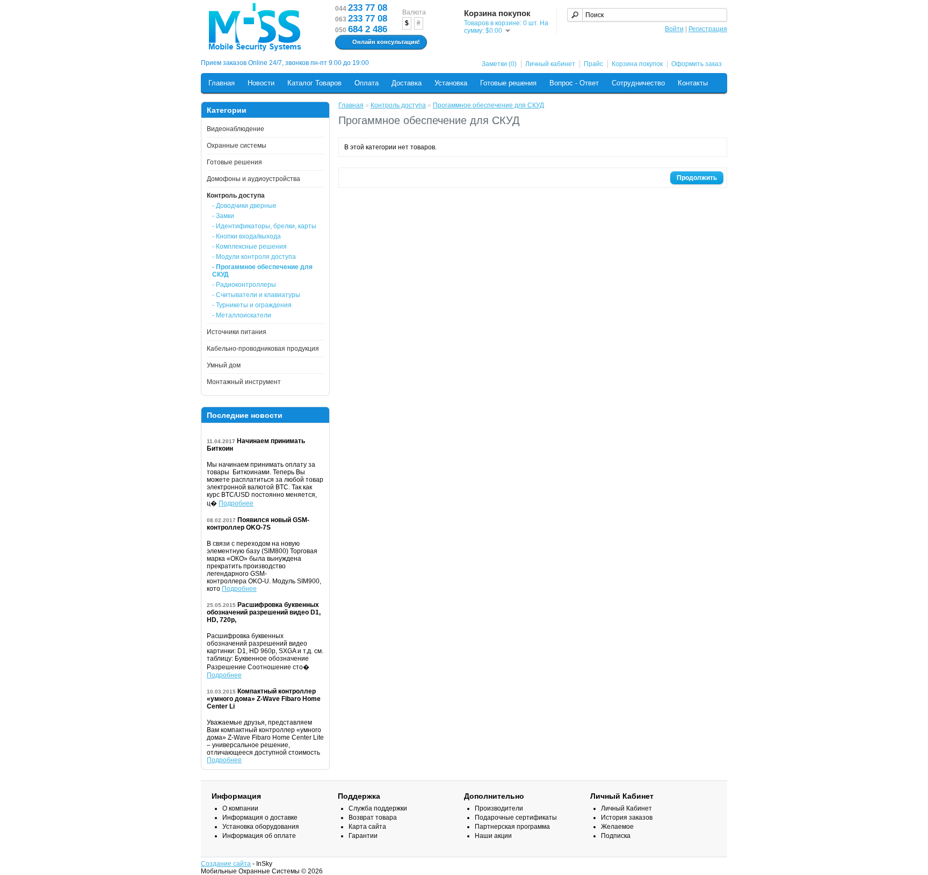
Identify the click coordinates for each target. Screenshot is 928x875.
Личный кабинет (550, 64)
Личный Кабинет (626, 808)
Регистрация (707, 29)
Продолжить (697, 178)
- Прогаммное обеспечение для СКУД (262, 270)
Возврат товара (373, 817)
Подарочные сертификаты (516, 817)
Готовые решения (508, 83)
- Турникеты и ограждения (252, 305)
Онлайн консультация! (386, 42)
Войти (674, 29)
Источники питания (236, 332)
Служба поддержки (378, 808)
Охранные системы (236, 145)
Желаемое (617, 826)
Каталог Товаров (314, 83)
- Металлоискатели (241, 315)
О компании (240, 808)
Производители (499, 808)
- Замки (223, 216)
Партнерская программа (512, 826)
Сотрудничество (638, 83)
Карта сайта (367, 826)
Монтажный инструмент (244, 382)
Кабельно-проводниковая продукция (263, 348)
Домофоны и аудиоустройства (253, 179)
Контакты (693, 83)
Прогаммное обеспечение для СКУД (488, 105)
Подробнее (236, 503)
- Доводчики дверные (244, 205)
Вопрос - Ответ (574, 83)
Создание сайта (226, 863)
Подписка (615, 836)
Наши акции (493, 836)
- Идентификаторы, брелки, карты (264, 226)
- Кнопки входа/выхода (246, 236)
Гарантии (363, 836)
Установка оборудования (260, 826)
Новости (261, 83)
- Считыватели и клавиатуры (256, 295)
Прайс (593, 64)
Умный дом (224, 365)
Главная (221, 83)
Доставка (407, 83)
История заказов (627, 817)
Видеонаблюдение (235, 129)
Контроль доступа (236, 195)
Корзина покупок (637, 64)
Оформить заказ (696, 64)
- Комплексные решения (249, 246)
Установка (450, 83)
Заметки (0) (499, 64)
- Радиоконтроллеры (244, 284)
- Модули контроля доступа (254, 257)
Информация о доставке (260, 817)
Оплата (366, 83)
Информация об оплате (259, 836)
